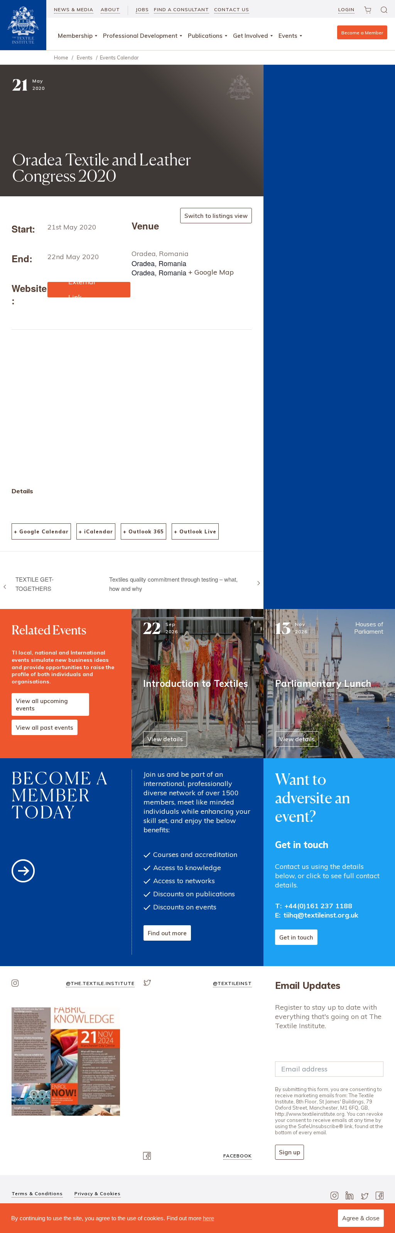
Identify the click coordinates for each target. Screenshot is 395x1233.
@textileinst (232, 983)
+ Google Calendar (41, 531)
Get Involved (250, 35)
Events (288, 35)
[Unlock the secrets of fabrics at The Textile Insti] (66, 1061)
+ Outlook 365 (143, 531)
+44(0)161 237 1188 (318, 905)
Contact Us (231, 9)
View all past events (44, 727)
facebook (237, 1156)
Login (346, 9)
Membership (75, 35)
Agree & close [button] (361, 1218)
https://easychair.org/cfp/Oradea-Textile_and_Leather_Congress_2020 (88, 289)
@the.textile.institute (100, 983)
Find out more (167, 933)
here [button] (208, 1218)
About (110, 9)
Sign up (289, 1152)
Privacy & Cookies (97, 1193)
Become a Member (362, 32)
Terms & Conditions (37, 1193)
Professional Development (140, 35)
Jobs (142, 9)
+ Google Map (211, 272)
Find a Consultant (181, 9)
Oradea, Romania (160, 253)
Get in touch (296, 937)
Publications (205, 35)
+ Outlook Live (195, 531)
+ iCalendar (96, 531)
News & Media (73, 9)
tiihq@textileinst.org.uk (321, 915)
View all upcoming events (42, 704)
